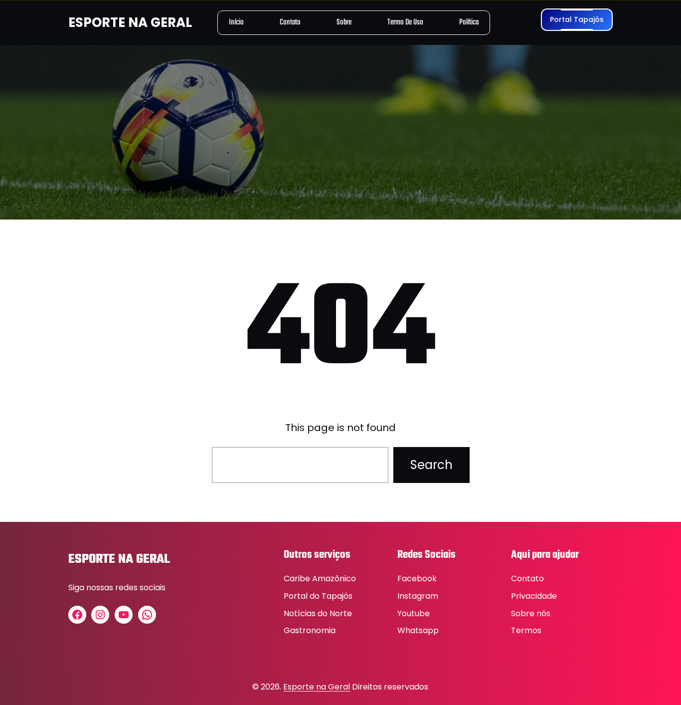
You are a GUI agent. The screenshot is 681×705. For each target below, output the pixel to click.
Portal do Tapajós (318, 596)
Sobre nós (530, 613)
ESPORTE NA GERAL (130, 22)
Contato (527, 578)
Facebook (417, 578)
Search (431, 465)
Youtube (413, 613)
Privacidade (534, 596)
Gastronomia (310, 630)
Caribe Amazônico (320, 578)
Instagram (417, 596)
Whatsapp (418, 630)
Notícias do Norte (318, 613)
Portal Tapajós (577, 19)
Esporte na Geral (316, 687)
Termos (526, 630)
